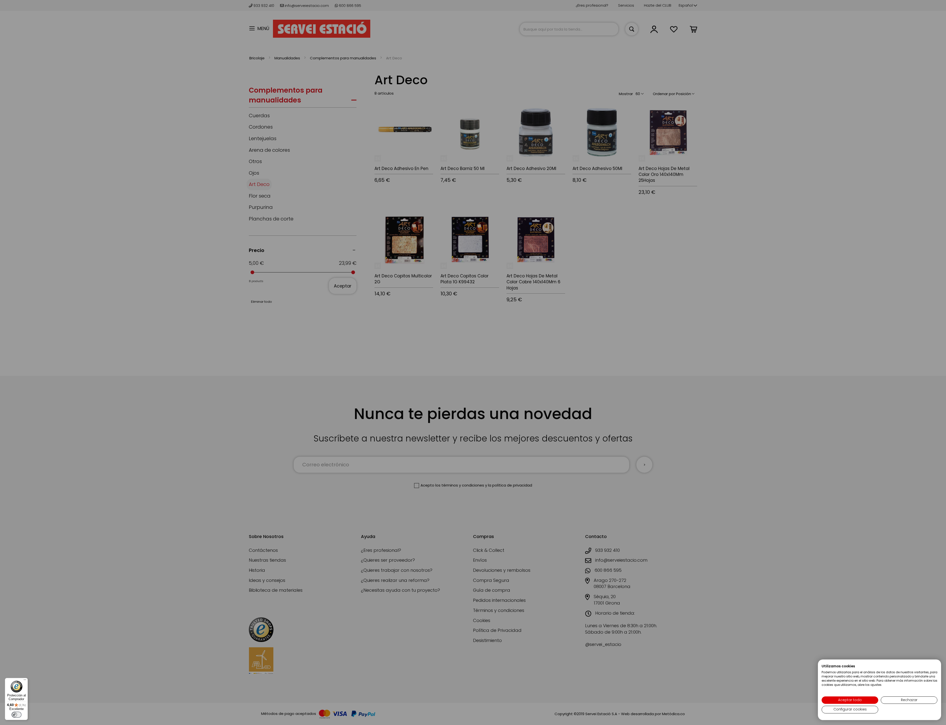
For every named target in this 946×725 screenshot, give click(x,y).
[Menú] (25, 681)
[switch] (16, 715)
